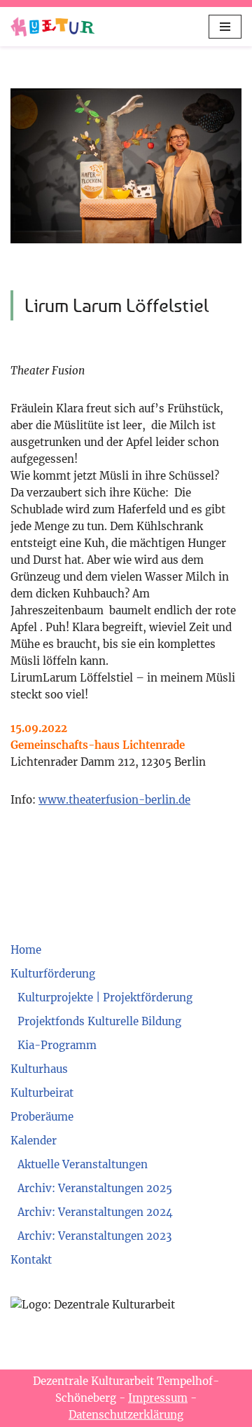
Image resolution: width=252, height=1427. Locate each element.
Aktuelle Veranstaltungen (83, 1164)
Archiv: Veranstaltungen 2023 (95, 1236)
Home (25, 949)
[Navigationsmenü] (225, 27)
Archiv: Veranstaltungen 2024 (95, 1212)
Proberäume (42, 1116)
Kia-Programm (57, 1045)
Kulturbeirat (42, 1093)
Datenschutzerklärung (126, 1414)
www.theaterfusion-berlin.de (114, 799)
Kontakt (31, 1259)
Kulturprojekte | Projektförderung (105, 997)
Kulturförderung (52, 973)
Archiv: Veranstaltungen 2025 (95, 1188)
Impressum (158, 1398)
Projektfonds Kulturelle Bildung (99, 1021)
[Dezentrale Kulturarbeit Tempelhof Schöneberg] (52, 26)
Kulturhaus (39, 1069)
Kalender (33, 1140)
